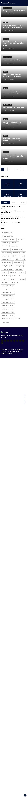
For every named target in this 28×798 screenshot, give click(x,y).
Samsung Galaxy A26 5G (8, 295)
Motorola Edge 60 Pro (7, 256)
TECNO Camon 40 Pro (7, 318)
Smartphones (7, 7)
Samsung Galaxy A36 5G (8, 302)
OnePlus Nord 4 (6, 275)
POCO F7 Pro (12, 279)
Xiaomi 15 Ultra (5, 322)
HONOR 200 (5, 242)
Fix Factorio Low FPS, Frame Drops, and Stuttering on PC (12, 92)
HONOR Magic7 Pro (17, 249)
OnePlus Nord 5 (16, 275)
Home (2, 349)
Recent (5, 202)
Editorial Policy (11, 351)
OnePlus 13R (13, 272)
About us (7, 349)
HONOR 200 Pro (14, 242)
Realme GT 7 (5, 282)
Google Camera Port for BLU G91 (13, 107)
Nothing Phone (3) (6, 262)
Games (5, 22)
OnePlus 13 (4, 272)
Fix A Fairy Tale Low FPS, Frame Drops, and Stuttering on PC (13, 26)
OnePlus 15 (21, 272)
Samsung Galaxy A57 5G (8, 315)
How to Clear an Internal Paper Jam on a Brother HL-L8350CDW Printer (13, 43)
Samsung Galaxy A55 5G (8, 309)
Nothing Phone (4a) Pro (7, 269)
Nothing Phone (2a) (20, 259)
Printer (6, 152)
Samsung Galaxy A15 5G (8, 285)
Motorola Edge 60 (6, 252)
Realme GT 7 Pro (15, 282)
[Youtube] (11, 340)
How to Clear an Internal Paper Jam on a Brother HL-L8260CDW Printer (13, 156)
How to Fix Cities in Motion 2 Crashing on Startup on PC (12, 139)
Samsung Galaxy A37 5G (8, 305)
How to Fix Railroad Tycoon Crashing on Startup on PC (12, 123)
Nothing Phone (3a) (18, 262)
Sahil (4, 208)
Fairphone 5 (21, 239)
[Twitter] (5, 340)
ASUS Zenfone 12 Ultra (7, 236)
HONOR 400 (5, 246)
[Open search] (22, 3)
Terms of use (19, 351)
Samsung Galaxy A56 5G (8, 312)
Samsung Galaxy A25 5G (8, 292)
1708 (17, 169)
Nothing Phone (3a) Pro (7, 266)
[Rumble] (23, 340)
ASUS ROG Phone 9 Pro (7, 232)
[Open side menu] (26, 3)
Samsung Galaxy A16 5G (8, 289)
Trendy (23, 202)
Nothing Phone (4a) (20, 266)
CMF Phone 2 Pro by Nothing (8, 239)
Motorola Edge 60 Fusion (19, 252)
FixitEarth (11, 353)
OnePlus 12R (19, 269)
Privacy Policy (20, 349)
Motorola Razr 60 (19, 256)
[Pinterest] (14, 340)
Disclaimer (4, 351)
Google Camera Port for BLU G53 (14, 11)
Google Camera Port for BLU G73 (14, 60)
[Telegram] (20, 340)
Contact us (13, 349)
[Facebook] (2, 340)
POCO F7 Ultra (21, 279)
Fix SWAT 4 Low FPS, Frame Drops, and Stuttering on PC (12, 75)
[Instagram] (17, 340)
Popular (14, 202)
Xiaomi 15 (17, 318)
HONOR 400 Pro (6, 249)
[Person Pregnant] (2, 343)
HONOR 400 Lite (14, 246)
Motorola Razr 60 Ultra (7, 259)
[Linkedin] (8, 340)
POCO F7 (4, 279)
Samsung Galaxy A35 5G (8, 299)
